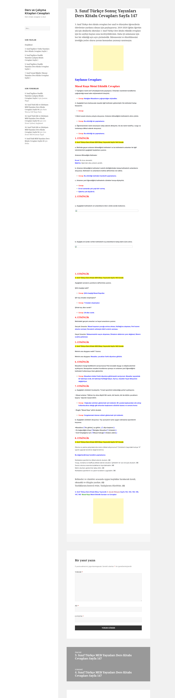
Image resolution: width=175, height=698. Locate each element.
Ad (77, 606)
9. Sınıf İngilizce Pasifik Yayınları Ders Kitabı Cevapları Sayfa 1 (37, 66)
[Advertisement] (108, 58)
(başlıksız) (29, 45)
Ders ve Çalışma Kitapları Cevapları (37, 11)
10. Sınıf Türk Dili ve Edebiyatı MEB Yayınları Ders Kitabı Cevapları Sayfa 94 (36, 107)
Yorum (79, 572)
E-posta (79, 616)
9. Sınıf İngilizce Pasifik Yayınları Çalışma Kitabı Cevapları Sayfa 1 (34, 57)
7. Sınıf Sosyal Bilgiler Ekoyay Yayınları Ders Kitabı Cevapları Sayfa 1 (37, 75)
